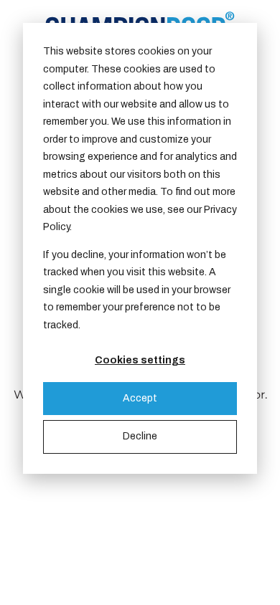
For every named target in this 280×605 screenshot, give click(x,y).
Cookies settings (140, 360)
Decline (140, 436)
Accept (140, 398)
